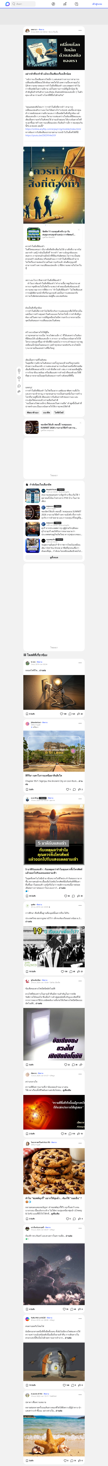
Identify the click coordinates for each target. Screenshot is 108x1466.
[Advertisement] (54, 16)
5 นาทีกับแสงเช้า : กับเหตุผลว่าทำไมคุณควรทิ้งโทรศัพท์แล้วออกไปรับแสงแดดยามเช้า (53, 871)
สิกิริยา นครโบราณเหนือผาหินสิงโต (43, 775)
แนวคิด (46, 412)
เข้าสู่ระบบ (97, 4)
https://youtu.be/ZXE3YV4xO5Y (40, 135)
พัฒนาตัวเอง (32, 412)
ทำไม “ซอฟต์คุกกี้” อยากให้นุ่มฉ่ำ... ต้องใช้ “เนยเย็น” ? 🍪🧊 (53, 1200)
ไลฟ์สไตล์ (59, 412)
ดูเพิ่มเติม (67, 1090)
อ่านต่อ (42, 670)
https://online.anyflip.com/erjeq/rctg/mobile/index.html (53, 129)
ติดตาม (41, 29)
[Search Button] (14, 4)
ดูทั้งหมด (54, 557)
